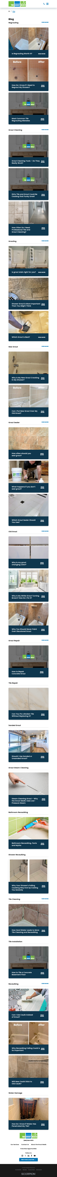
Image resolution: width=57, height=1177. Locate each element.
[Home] (17, 4)
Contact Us (25, 1144)
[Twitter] (25, 1156)
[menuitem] (18, 1169)
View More (44, 22)
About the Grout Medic (38, 1144)
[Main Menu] (47, 4)
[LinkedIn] (28, 1156)
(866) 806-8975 (28, 1140)
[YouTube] (34, 1156)
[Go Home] (9, 11)
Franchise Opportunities (28, 1149)
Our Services (15, 1144)
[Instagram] (22, 1156)
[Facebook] (31, 1156)
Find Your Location (27, 1159)
